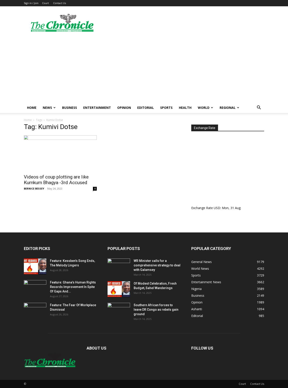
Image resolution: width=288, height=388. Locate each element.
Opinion (124, 107)
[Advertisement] (144, 68)
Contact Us (59, 3)
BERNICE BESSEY (34, 188)
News (47, 107)
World (203, 107)
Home (31, 107)
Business (69, 107)
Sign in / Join (31, 3)
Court (45, 3)
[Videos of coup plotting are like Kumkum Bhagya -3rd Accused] (60, 153)
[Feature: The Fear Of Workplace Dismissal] (35, 311)
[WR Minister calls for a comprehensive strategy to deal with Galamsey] (119, 266)
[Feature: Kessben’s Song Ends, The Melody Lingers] (35, 266)
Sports (166, 107)
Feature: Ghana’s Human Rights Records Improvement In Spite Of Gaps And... (73, 287)
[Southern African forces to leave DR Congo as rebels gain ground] (119, 311)
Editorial (145, 107)
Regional (228, 107)
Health (185, 107)
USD (217, 208)
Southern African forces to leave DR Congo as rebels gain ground (156, 309)
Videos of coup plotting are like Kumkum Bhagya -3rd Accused (56, 179)
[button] (258, 108)
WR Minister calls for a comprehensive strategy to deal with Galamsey (157, 265)
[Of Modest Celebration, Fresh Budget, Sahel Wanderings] (119, 289)
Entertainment (97, 107)
